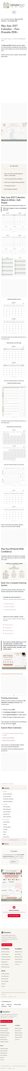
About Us (3, 983)
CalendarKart (7, 932)
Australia (5, 829)
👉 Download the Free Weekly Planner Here (12, 673)
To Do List (17, 964)
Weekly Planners (9, 624)
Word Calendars (7, 809)
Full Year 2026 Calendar (10, 609)
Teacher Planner (18, 959)
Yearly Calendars (7, 796)
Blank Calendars (7, 816)
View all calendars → (14, 840)
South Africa (6, 836)
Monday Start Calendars (8, 737)
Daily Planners (8, 627)
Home (2, 19)
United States (6, 822)
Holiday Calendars (5, 973)
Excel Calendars (7, 811)
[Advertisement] (14, 88)
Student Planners (9, 630)
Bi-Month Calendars (9, 19)
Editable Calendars (5, 967)
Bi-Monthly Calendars (8, 799)
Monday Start (6, 814)
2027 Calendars (4, 981)
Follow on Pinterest (7, 944)
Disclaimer (10, 996)
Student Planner (18, 962)
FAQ (15, 996)
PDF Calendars (6, 806)
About (2, 1004)
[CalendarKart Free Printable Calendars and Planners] (14, 5)
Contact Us (9, 1004)
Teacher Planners (9, 633)
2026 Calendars (4, 978)
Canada (5, 824)
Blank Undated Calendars (9, 740)
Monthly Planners (18, 956)
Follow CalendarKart (14, 915)
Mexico (5, 832)
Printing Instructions (9, 185)
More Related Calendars (10, 189)
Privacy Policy (4, 996)
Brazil (4, 834)
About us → (14, 861)
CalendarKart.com (7, 1066)
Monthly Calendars (9, 603)
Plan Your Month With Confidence (13, 179)
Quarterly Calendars (9, 606)
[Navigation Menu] (14, 12)
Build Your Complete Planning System (14, 182)
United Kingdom (7, 827)
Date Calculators (5, 976)
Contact (3, 986)
